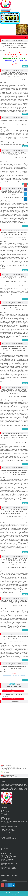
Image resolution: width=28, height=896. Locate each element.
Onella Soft (13, 892)
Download (25, 66)
